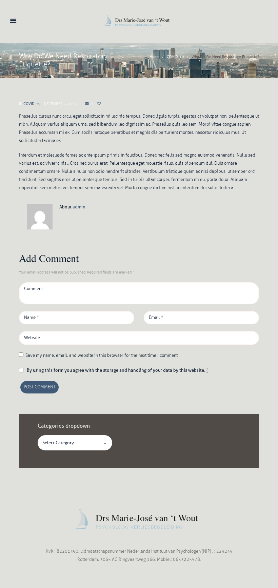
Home (154, 56)
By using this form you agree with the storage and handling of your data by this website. (117, 370)
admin (79, 206)
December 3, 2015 (60, 103)
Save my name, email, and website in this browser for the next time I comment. (102, 355)
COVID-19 (175, 56)
